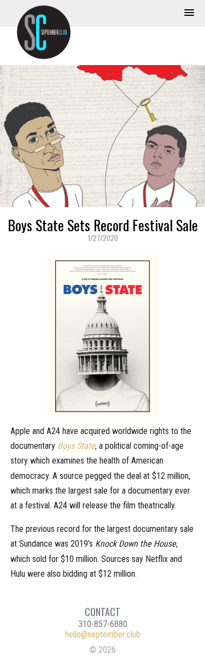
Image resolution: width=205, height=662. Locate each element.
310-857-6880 (102, 624)
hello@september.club (102, 634)
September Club (49, 32)
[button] (189, 13)
